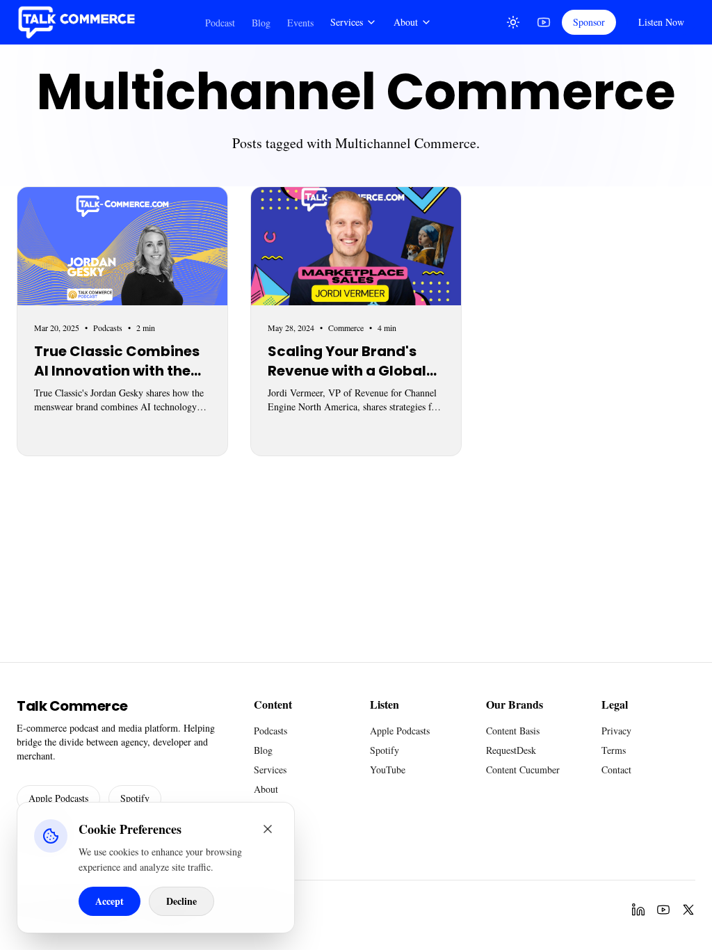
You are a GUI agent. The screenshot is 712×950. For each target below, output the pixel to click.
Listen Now (661, 22)
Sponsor (589, 22)
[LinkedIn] (638, 910)
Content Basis (513, 730)
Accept (109, 901)
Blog (261, 22)
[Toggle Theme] (513, 22)
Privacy (616, 730)
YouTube (387, 769)
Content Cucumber (523, 769)
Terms (613, 750)
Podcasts (270, 730)
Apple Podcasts (58, 798)
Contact (616, 769)
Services (346, 22)
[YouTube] (544, 22)
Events (300, 22)
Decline (181, 901)
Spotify (134, 798)
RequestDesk (511, 750)
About (406, 22)
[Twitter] (688, 910)
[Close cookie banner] (267, 829)
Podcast (220, 22)
